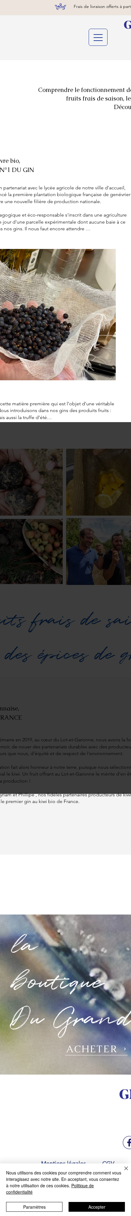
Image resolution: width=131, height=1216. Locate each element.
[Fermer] (122, 1172)
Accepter (96, 1207)
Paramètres (34, 1207)
